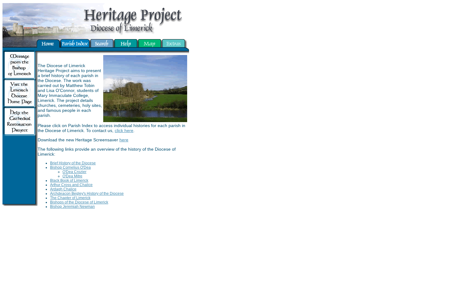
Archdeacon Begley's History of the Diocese (87, 193)
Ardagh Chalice (63, 189)
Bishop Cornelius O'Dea (70, 167)
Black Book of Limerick (69, 180)
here (123, 139)
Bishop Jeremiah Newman (72, 206)
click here (124, 130)
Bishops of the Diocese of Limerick (79, 202)
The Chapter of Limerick (70, 198)
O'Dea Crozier (74, 172)
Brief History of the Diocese (73, 163)
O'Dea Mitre (72, 176)
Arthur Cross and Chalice (71, 185)
